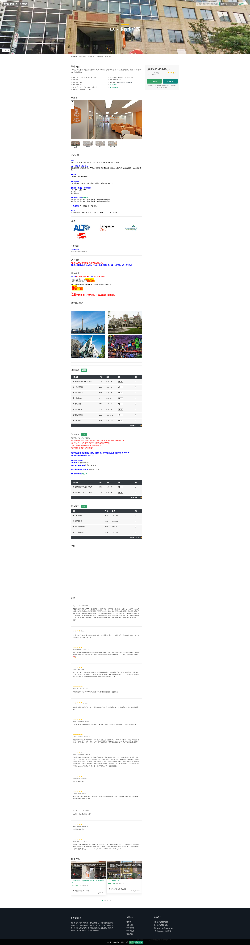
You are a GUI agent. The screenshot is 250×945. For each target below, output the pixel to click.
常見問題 (129, 934)
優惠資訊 (91, 56)
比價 (242, 4)
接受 (131, 942)
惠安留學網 (130, 928)
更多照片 (6, 50)
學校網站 (114, 84)
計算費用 (170, 81)
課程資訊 (100, 56)
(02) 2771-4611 (162, 925)
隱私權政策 (138, 942)
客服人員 (84, 474)
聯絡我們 (157, 917)
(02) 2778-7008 (162, 922)
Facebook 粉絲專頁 (164, 931)
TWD (233, 4)
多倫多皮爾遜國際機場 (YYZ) (124, 82)
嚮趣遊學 (129, 925)
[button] (84, 381)
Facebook (115, 87)
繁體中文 (224, 4)
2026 (84, 370)
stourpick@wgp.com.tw (165, 928)
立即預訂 (154, 81)
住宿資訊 (108, 56)
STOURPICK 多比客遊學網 (15, 4)
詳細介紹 (82, 56)
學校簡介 (74, 56)
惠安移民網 (130, 931)
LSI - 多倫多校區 (114, 881)
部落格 (128, 922)
